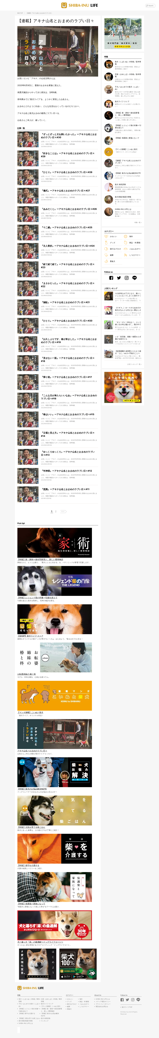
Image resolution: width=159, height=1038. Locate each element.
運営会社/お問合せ (102, 1006)
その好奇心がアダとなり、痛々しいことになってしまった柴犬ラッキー (128, 294)
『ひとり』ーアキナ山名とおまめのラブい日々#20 (66, 320)
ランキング (44, 1021)
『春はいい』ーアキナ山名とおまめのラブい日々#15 (67, 414)
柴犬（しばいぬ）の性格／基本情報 (29, 1000)
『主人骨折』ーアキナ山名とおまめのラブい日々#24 (68, 246)
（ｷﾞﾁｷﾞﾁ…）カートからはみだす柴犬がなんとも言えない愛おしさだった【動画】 (128, 309)
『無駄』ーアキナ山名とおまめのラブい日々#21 (65, 302)
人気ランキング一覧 (133, 364)
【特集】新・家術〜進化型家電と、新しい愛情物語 (51, 1010)
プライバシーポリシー (103, 1004)
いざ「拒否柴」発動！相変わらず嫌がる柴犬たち (128, 338)
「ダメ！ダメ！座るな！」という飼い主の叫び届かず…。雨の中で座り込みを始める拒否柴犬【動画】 (128, 323)
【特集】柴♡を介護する (27, 1013)
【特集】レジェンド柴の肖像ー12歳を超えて (29, 1010)
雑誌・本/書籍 (134, 243)
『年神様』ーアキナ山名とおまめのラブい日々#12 (66, 471)
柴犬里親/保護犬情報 (26, 1021)
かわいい (113, 236)
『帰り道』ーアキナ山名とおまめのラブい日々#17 (66, 377)
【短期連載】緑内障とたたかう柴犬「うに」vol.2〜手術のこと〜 (128, 352)
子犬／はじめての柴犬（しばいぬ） (29, 1005)
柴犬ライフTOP (127, 1007)
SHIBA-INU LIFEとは (26, 1023)
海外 (131, 236)
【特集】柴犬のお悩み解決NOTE (50, 1015)
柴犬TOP (20, 13)
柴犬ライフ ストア (47, 1004)
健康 (111, 255)
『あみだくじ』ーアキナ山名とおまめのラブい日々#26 (69, 209)
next (62, 511)
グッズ (112, 243)
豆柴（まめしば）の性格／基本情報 (51, 1000)
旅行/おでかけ (115, 249)
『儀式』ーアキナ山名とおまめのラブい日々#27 (65, 190)
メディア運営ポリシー (103, 1001)
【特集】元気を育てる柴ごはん (29, 1018)
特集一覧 (137, 222)
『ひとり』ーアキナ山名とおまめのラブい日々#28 (66, 172)
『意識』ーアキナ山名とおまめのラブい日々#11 (65, 489)
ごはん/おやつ (134, 249)
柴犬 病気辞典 (45, 1018)
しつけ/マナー (134, 255)
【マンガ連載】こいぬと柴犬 (50, 1006)
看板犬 (112, 261)
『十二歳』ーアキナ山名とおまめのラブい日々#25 (66, 227)
